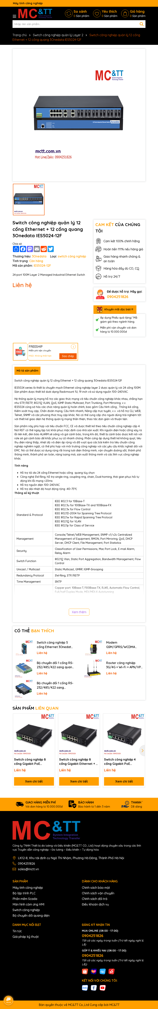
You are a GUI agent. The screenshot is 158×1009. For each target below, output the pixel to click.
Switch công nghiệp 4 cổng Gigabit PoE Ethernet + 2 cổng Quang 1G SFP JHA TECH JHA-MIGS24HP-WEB (122, 762)
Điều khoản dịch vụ (95, 904)
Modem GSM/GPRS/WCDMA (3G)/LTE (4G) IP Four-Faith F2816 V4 (122, 645)
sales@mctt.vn (28, 869)
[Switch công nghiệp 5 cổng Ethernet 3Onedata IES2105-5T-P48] (23, 648)
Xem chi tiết (34, 781)
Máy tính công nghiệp (28, 888)
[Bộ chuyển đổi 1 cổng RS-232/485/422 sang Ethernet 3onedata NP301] (23, 689)
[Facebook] (94, 987)
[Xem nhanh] (50, 731)
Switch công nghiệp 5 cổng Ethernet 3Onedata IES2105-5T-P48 (55, 645)
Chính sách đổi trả (94, 899)
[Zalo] (85, 987)
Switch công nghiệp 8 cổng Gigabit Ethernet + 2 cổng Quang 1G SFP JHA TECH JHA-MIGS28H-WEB (78, 762)
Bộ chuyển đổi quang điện (31, 915)
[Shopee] (85, 971)
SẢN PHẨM (36, 708)
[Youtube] (103, 987)
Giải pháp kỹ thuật (26, 937)
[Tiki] (103, 971)
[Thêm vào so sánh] (50, 724)
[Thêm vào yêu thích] (50, 718)
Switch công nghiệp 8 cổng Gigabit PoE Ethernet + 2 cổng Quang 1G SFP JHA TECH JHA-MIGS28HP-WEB (32, 762)
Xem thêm (79, 612)
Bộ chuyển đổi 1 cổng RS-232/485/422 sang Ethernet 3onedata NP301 (55, 685)
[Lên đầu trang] (150, 974)
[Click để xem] (79, 115)
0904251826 (117, 296)
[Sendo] (111, 971)
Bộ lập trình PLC (24, 893)
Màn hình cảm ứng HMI (28, 904)
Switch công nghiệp (26, 910)
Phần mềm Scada (25, 899)
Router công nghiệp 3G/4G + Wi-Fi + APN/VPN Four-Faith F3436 (124, 665)
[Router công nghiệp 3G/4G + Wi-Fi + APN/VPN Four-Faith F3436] (93, 668)
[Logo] (35, 13)
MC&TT (114, 1005)
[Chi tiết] (73, 346)
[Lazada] (94, 971)
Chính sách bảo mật (96, 888)
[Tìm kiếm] (142, 24)
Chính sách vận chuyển (98, 893)
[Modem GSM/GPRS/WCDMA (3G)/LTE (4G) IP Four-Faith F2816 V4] (93, 648)
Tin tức (17, 931)
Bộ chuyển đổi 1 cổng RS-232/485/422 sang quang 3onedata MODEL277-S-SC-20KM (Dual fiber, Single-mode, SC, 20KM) (55, 665)
